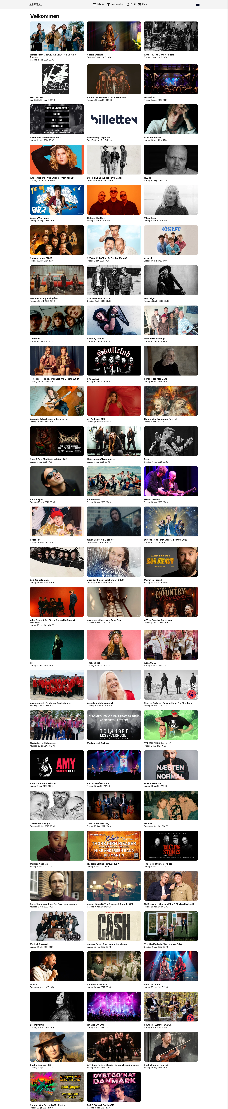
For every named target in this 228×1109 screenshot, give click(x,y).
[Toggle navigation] (198, 4)
